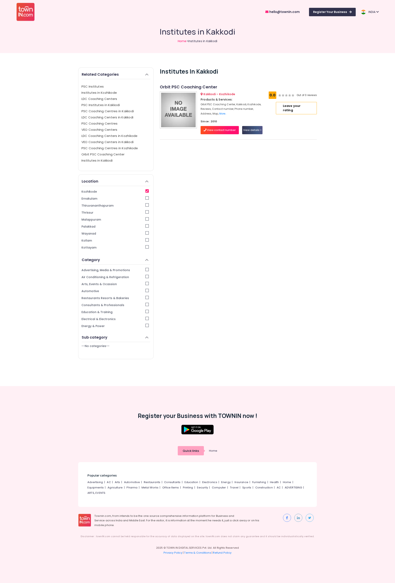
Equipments (95, 487)
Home (182, 41)
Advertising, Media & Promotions (105, 270)
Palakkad (88, 226)
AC (109, 482)
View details (251, 130)
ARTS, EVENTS (96, 493)
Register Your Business (330, 12)
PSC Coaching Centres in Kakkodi (107, 111)
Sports (246, 487)
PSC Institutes (92, 86)
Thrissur (87, 213)
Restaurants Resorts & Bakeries (105, 298)
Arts (117, 482)
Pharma (132, 487)
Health (274, 482)
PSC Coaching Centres (99, 123)
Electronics (209, 482)
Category (91, 259)
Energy (226, 482)
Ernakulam (89, 199)
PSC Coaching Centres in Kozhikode (109, 148)
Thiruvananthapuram (97, 206)
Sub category (94, 337)
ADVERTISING (293, 487)
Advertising (95, 482)
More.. (223, 113)
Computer (219, 487)
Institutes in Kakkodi (97, 160)
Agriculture (115, 487)
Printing (188, 487)
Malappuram (91, 219)
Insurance (241, 482)
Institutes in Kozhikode (99, 92)
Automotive (90, 291)
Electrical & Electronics (98, 319)
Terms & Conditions (197, 553)
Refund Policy (222, 553)
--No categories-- (95, 346)
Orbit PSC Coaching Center (103, 154)
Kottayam (88, 247)
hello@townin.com (284, 12)
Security (202, 487)
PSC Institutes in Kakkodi (100, 105)
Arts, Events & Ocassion (99, 284)
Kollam (86, 240)
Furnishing (259, 482)
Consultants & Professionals (102, 305)
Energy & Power (93, 326)
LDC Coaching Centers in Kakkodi (107, 117)
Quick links (191, 451)
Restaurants (152, 482)
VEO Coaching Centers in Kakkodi (107, 142)
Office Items (170, 487)
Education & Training (97, 312)
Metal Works (150, 487)
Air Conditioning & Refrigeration (105, 277)
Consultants (172, 482)
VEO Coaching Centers (99, 129)
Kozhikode (89, 192)
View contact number (221, 130)
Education (191, 482)
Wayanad (88, 233)
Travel (234, 487)
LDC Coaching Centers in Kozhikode (109, 136)
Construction (264, 487)
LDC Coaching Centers (99, 99)
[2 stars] (293, 95)
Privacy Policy (173, 553)
